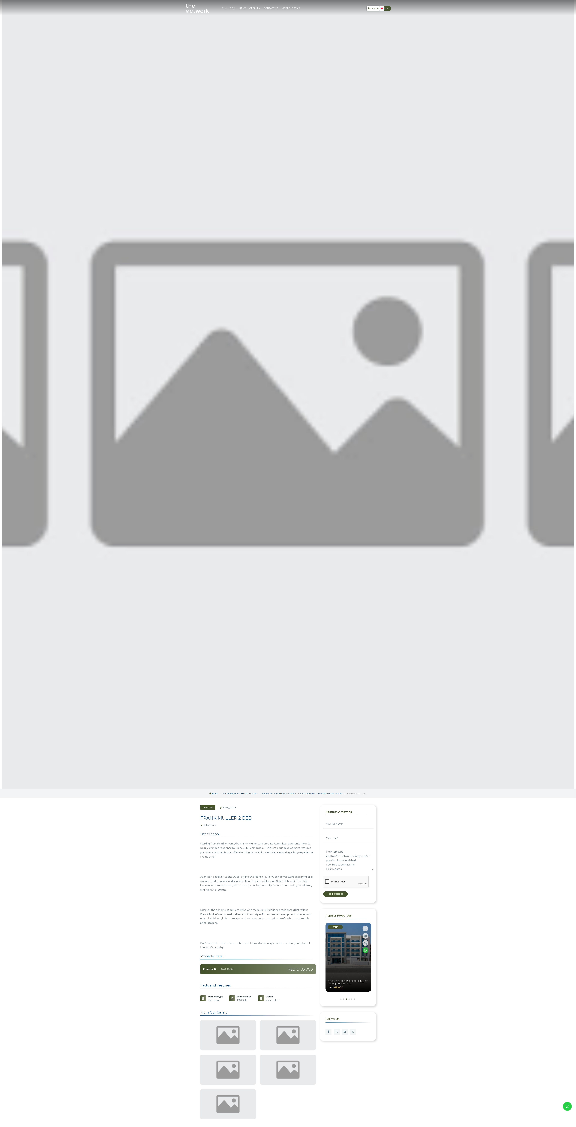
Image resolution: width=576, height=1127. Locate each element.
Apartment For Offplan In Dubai (279, 793)
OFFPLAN (254, 8)
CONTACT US (271, 8)
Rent (335, 927)
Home (215, 793)
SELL (233, 8)
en (387, 8)
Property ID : (210, 969)
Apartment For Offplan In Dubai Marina (321, 793)
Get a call (374, 8)
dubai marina (210, 825)
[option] (288, 394)
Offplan (207, 807)
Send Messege (335, 894)
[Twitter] (337, 1032)
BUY (224, 8)
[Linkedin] (345, 1032)
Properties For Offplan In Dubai (240, 793)
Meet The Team (291, 8)
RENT (242, 8)
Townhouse (339, 966)
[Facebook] (329, 1032)
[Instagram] (353, 1032)
